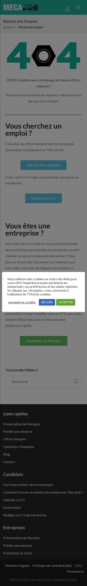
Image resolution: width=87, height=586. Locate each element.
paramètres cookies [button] (22, 302)
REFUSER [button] (47, 302)
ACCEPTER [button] (66, 302)
